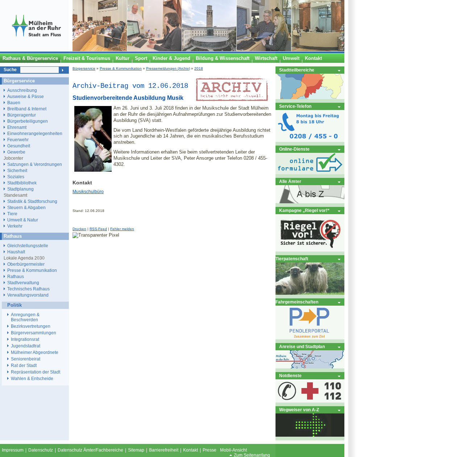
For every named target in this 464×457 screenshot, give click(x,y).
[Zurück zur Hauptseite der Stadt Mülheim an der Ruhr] (36, 49)
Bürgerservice (83, 68)
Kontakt (190, 450)
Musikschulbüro (88, 191)
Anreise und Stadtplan (302, 346)
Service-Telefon (295, 106)
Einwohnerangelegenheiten (34, 133)
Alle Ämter (290, 181)
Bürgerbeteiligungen (27, 121)
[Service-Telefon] (310, 140)
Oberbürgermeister (26, 264)
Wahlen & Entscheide (32, 378)
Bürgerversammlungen (33, 332)
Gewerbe (16, 152)
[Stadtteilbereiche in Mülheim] (310, 97)
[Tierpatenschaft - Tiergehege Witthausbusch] (310, 293)
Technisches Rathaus (28, 288)
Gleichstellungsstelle (27, 245)
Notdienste (290, 375)
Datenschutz (40, 450)
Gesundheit (18, 145)
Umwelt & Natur (22, 219)
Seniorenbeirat (25, 359)
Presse (209, 450)
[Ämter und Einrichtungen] (310, 201)
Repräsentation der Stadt (35, 372)
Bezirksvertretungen (30, 326)
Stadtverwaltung (23, 282)
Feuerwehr (18, 139)
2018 (198, 68)
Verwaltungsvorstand (28, 295)
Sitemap (136, 450)
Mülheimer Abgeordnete (34, 352)
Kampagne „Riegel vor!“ (304, 210)
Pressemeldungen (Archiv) (168, 68)
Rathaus (15, 276)
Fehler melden (122, 229)
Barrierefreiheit (163, 450)
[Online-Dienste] (310, 172)
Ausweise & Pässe (25, 96)
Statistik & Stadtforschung (32, 201)
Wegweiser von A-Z (299, 409)
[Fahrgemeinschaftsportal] (310, 337)
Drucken (79, 229)
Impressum (13, 450)
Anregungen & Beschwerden (25, 317)
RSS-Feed (98, 229)
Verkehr (14, 226)
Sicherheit (17, 170)
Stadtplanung (20, 189)
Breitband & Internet (26, 108)
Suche (10, 69)
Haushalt (16, 251)
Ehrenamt (16, 127)
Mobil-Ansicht (233, 450)
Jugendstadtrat (25, 345)
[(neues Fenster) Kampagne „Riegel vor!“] (310, 250)
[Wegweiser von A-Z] (310, 435)
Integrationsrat (25, 339)
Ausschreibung (22, 90)
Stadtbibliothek (22, 182)
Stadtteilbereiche (296, 70)
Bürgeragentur (21, 115)
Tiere (12, 213)
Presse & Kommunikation (121, 68)
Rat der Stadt (24, 365)
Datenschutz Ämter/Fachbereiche (90, 450)
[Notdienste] (310, 401)
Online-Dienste (294, 149)
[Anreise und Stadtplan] (310, 367)
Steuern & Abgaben (26, 207)
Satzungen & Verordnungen (34, 164)
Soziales (15, 176)
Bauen (13, 102)
